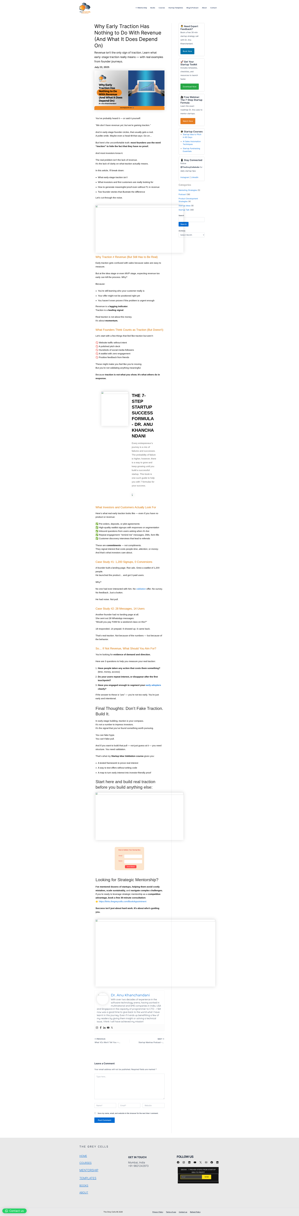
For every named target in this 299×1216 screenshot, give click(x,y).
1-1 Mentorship (141, 7)
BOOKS (83, 1185)
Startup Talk (184, 210)
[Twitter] (112, 1027)
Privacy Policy (157, 1212)
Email (120, 856)
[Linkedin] (104, 1027)
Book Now (187, 51)
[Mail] (206, 1163)
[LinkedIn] (189, 1163)
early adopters (153, 685)
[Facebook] (100, 1027)
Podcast (182, 194)
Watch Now (188, 121)
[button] (14, 1211)
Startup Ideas (184, 205)
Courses (162, 7)
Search (183, 224)
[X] (200, 1163)
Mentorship (88, 1170)
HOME (83, 1155)
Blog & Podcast (192, 7)
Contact (213, 7)
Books (152, 7)
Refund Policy (195, 1212)
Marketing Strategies (188, 190)
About (204, 7)
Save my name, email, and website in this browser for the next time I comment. (128, 1113)
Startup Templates (175, 7)
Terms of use (171, 1212)
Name (120, 861)
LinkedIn (194, 177)
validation (141, 589)
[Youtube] (108, 1027)
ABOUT (83, 1192)
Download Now (189, 86)
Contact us (183, 1212)
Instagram (184, 177)
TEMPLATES (87, 1178)
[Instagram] (97, 1027)
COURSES (85, 1162)
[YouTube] (195, 1163)
